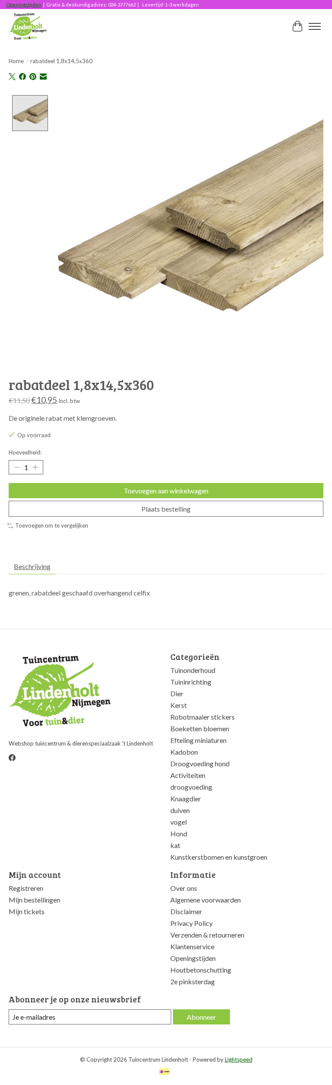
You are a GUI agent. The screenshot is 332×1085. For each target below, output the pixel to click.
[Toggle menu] (314, 26)
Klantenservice (192, 946)
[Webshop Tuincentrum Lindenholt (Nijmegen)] (28, 26)
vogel (178, 822)
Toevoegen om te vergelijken (51, 525)
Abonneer (201, 1017)
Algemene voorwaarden (205, 900)
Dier (176, 693)
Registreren (26, 888)
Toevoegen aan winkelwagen (166, 490)
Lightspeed (238, 1059)
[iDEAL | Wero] (164, 1072)
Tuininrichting (190, 682)
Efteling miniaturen (198, 740)
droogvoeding (191, 787)
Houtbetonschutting (200, 970)
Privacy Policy (191, 923)
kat (175, 845)
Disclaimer (186, 911)
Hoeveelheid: (25, 452)
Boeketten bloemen (199, 728)
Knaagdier (185, 798)
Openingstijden (24, 4)
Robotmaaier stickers (202, 717)
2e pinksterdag (192, 981)
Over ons (183, 888)
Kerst (178, 705)
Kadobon (184, 752)
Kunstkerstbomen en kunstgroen (218, 857)
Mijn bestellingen (34, 900)
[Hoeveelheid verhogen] (35, 467)
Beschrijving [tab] (32, 566)
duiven (180, 810)
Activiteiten (187, 775)
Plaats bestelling (166, 509)
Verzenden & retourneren (207, 935)
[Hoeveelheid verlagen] (16, 467)
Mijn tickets (27, 911)
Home (16, 61)
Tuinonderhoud (192, 670)
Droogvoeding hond (200, 763)
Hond (178, 833)
